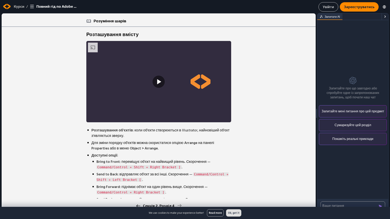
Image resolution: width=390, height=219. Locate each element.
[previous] (138, 205)
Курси (19, 6)
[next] (179, 205)
